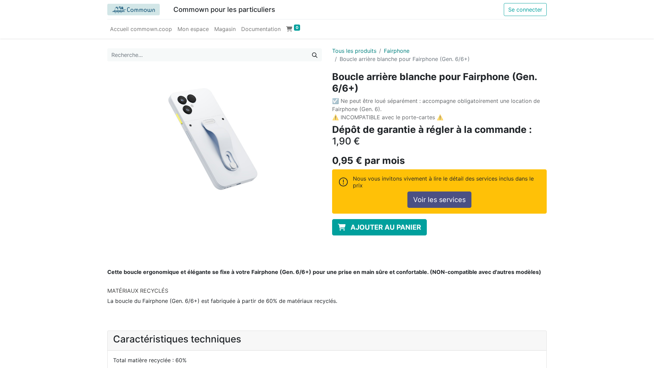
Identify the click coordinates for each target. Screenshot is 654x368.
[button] (379, 227)
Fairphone (396, 50)
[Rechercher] (315, 54)
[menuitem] (141, 29)
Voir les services (439, 200)
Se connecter (525, 9)
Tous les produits (354, 50)
